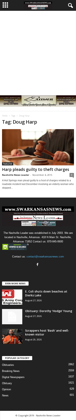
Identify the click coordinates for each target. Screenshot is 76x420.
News (5, 395)
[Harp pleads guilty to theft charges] (38, 147)
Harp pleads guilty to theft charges (35, 169)
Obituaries (8, 364)
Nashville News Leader (15, 174)
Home (4, 115)
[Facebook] (38, 264)
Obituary (7, 383)
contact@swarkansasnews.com (45, 256)
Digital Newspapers (13, 377)
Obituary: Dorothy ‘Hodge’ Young (48, 311)
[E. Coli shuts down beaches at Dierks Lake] (12, 297)
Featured (7, 163)
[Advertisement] (38, 51)
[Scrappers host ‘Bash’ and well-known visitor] (12, 336)
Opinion (6, 389)
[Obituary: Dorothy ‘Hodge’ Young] (12, 316)
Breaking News (11, 371)
